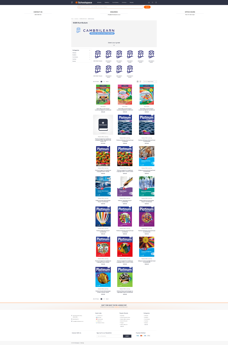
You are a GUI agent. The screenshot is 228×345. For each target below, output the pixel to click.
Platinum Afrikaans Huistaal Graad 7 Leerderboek (146, 141)
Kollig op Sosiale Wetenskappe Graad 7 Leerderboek (103, 201)
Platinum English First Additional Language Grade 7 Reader (103, 171)
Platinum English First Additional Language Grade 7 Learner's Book (125, 171)
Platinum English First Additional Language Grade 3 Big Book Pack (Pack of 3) (103, 140)
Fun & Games (115, 2)
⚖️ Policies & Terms (100, 322)
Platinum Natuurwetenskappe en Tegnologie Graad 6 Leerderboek (125, 292)
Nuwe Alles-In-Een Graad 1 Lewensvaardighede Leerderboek (103, 109)
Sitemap (82, 342)
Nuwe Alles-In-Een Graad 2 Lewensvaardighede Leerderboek (125, 109)
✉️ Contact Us (99, 315)
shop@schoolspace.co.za (114, 14)
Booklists (107, 2)
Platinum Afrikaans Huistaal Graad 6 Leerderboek (146, 231)
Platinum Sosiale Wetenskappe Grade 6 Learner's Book (103, 292)
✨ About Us (98, 321)
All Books (99, 2)
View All (122, 326)
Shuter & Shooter (123, 321)
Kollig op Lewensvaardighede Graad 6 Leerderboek (146, 261)
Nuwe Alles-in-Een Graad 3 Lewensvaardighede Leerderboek (147, 109)
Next (107, 81)
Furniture (124, 2)
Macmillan (122, 315)
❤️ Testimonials (99, 319)
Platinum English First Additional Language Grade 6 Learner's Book (125, 261)
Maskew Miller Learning (125, 319)
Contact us (117, 306)
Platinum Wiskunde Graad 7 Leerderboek (103, 231)
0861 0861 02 (38, 14)
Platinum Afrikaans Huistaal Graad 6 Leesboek (124, 231)
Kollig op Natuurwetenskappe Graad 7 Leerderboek (147, 201)
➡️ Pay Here (98, 317)
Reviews (131, 2)
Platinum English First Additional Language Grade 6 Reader (103, 261)
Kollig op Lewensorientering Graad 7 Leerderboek (146, 171)
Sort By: (145, 81)
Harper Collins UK (123, 324)
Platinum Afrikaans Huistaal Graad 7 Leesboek (124, 141)
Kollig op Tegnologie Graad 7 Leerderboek (125, 201)
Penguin (122, 322)
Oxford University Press (125, 317)
